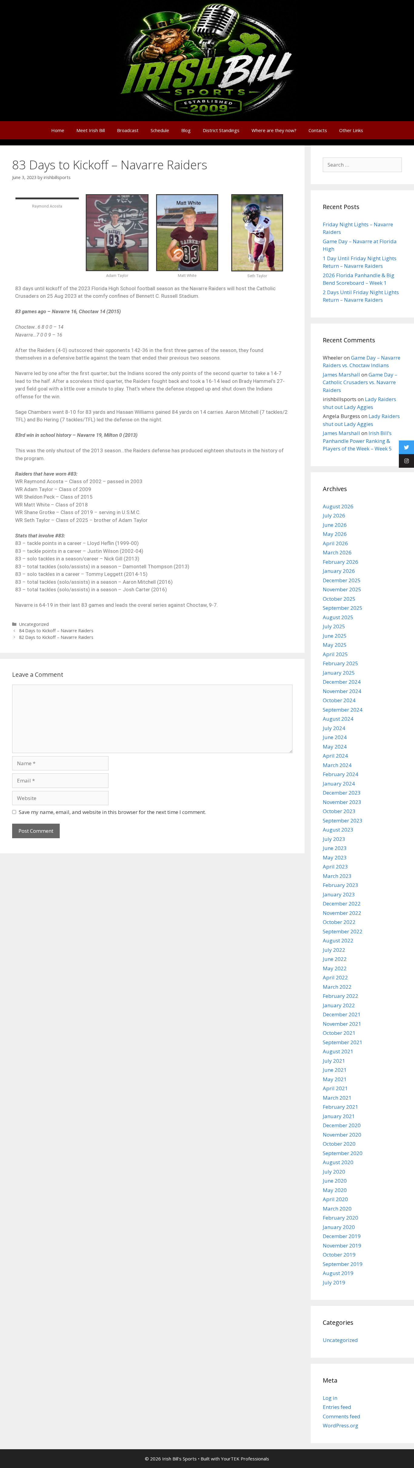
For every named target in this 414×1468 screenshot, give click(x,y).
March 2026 (337, 552)
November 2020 (342, 1134)
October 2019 (339, 1254)
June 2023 (335, 848)
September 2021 (342, 1042)
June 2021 (335, 1069)
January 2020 (339, 1227)
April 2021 (335, 1088)
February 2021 (340, 1106)
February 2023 (340, 885)
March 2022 (337, 986)
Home (57, 130)
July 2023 (334, 838)
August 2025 (338, 617)
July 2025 (334, 626)
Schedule (160, 130)
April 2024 (335, 755)
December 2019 (342, 1236)
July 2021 (334, 1060)
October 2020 (339, 1143)
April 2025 (335, 654)
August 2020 (338, 1162)
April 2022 (335, 977)
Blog (186, 130)
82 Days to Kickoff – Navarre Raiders (56, 637)
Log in (330, 1397)
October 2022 (339, 921)
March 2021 (337, 1097)
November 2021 (342, 1023)
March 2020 (337, 1208)
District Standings (221, 130)
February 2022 (340, 995)
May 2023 (335, 857)
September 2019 (342, 1263)
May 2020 (335, 1190)
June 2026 (335, 524)
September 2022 (342, 931)
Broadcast (128, 130)
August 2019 (338, 1273)
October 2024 (339, 700)
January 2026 (339, 570)
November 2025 (342, 589)
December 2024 (342, 681)
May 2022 (335, 968)
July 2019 (334, 1282)
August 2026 (338, 506)
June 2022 (335, 958)
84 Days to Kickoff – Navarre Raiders (56, 630)
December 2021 (342, 1014)
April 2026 (335, 543)
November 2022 (342, 912)
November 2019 (342, 1245)
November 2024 (342, 691)
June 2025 (335, 635)
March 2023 (337, 875)
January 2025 (339, 672)
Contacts (318, 130)
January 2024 (339, 783)
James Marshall (341, 374)
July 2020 (334, 1171)
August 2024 (338, 718)
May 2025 (335, 644)
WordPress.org (340, 1425)
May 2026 (335, 533)
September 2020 (342, 1153)
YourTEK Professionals (245, 1459)
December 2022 (342, 903)
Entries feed (337, 1406)
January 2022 (339, 1005)
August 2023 (338, 829)
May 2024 (335, 746)
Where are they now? (274, 130)
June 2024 (335, 737)
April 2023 (335, 866)
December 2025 (342, 580)
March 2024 (337, 765)
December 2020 (342, 1125)
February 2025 (340, 663)
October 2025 (339, 598)
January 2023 (339, 894)
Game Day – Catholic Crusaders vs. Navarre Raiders (360, 382)
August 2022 (338, 940)
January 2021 (339, 1116)
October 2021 (339, 1032)
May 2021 (335, 1079)
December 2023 (342, 792)
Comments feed (341, 1416)
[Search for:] (362, 164)
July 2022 (334, 949)
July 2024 (334, 728)
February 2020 (340, 1217)
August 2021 (338, 1051)
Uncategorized (34, 624)
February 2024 (340, 774)
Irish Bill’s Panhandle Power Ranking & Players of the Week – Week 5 (357, 441)
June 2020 (335, 1180)
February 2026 (340, 561)
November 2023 (342, 802)
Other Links (351, 130)
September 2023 (342, 820)
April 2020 (335, 1199)
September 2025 (342, 607)
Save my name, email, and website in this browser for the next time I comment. (112, 812)
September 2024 (342, 709)
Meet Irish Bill (90, 130)
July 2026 (334, 515)
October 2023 (339, 811)
